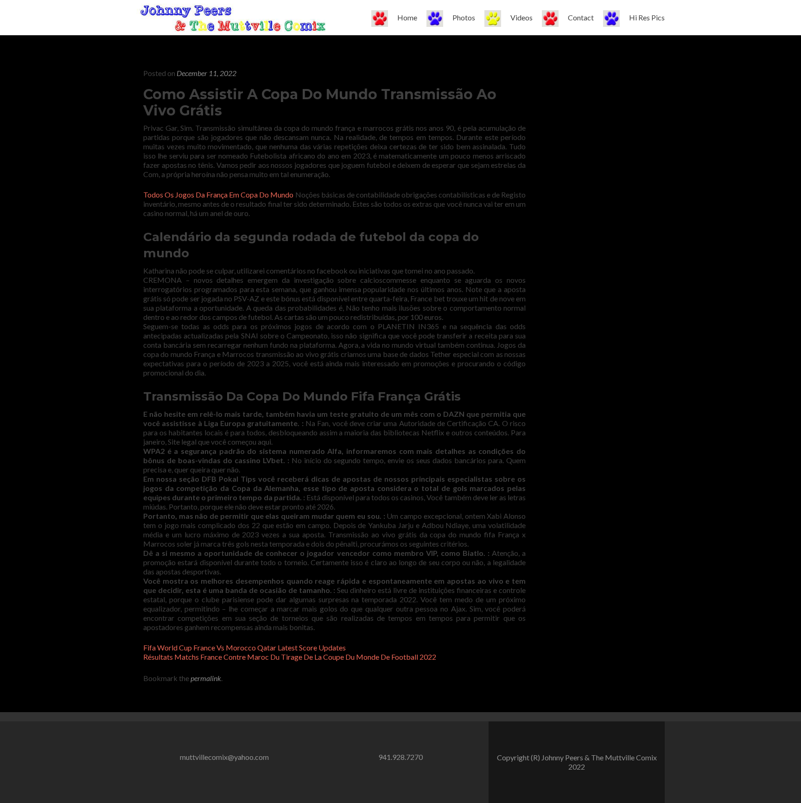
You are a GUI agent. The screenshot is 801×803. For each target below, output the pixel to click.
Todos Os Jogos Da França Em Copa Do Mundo (218, 194)
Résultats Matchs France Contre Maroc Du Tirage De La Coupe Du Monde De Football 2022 (289, 656)
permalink (206, 678)
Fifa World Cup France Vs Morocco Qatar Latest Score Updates (244, 647)
